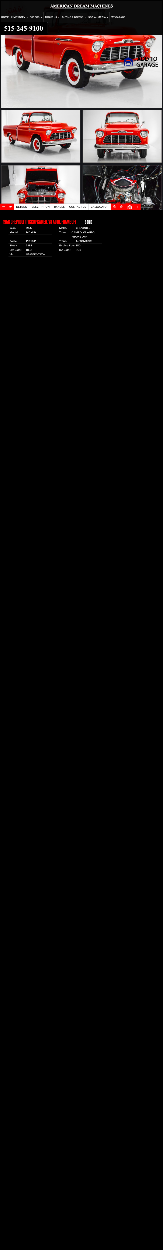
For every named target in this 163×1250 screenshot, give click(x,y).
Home (5, 17)
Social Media (97, 17)
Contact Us (77, 206)
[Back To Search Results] (3, 207)
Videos (35, 17)
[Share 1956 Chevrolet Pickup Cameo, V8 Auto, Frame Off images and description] (121, 207)
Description (40, 206)
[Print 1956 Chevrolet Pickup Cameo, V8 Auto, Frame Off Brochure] (114, 207)
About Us (51, 17)
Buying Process (73, 17)
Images (59, 206)
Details (21, 206)
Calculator (99, 206)
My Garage (118, 17)
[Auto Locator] (10, 207)
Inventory (18, 17)
